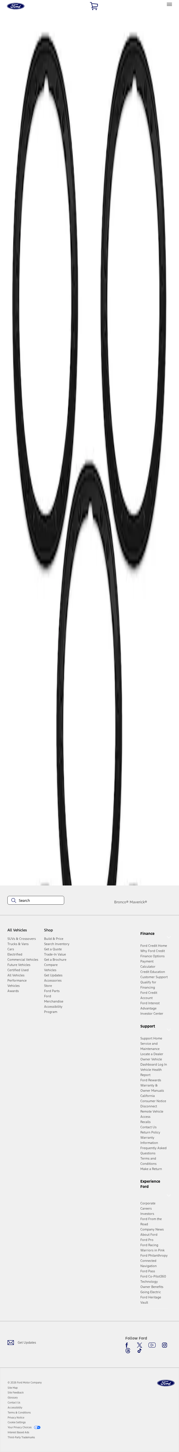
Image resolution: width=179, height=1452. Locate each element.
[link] (13, 1387)
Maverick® (138, 902)
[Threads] (128, 1350)
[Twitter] (139, 1345)
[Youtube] (152, 1345)
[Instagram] (164, 1345)
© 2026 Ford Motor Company (25, 1382)
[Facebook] (128, 1345)
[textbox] (35, 900)
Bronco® (121, 902)
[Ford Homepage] (166, 1383)
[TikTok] (139, 1350)
